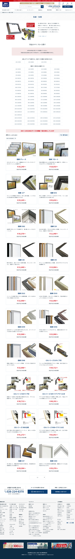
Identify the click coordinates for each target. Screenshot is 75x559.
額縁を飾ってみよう (32, 516)
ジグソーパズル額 (12, 520)
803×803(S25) (57, 90)
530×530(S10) (57, 78)
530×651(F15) (18, 84)
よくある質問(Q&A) (46, 531)
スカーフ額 (11, 534)
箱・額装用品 (21, 519)
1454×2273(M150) (44, 117)
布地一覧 (44, 511)
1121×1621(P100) (31, 108)
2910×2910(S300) (56, 124)
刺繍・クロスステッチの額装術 (34, 530)
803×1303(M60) (44, 102)
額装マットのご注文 (46, 506)
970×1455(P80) (31, 105)
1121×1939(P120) (31, 111)
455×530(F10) (18, 78)
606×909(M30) (44, 93)
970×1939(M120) (44, 111)
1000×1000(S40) (57, 96)
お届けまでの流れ (60, 511)
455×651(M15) (44, 84)
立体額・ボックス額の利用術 (34, 534)
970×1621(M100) (44, 108)
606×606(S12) (57, 81)
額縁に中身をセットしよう (34, 514)
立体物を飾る (21, 509)
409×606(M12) (44, 81)
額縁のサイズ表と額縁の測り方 (34, 513)
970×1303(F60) (18, 102)
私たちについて (69, 514)
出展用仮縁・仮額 (12, 519)
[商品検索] (42, 6)
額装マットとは (46, 507)
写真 (1, 511)
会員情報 (59, 522)
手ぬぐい (1, 527)
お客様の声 (59, 514)
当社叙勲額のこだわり (47, 526)
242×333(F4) (18, 69)
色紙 (1, 517)
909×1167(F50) (18, 99)
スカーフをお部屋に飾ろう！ (48, 518)
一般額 (10, 526)
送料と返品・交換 (60, 506)
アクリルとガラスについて (33, 521)
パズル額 (11, 531)
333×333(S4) (56, 69)
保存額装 (20, 526)
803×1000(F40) (18, 96)
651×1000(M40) (44, 96)
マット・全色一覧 (46, 509)
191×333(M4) (44, 69)
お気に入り (59, 524)
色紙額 (10, 515)
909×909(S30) (57, 93)
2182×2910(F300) (18, 124)
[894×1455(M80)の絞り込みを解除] (15, 138)
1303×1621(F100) (18, 108)
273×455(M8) (44, 75)
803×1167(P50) (31, 99)
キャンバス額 (11, 529)
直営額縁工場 (69, 511)
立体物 (1, 514)
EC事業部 (68, 512)
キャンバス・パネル (3, 509)
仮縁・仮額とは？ (43, 36)
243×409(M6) (44, 72)
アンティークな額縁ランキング (48, 522)
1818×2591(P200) (31, 120)
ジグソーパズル (3, 519)
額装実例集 (31, 507)
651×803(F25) (18, 90)
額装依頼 (30, 506)
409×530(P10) (31, 78)
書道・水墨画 (2, 515)
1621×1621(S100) (56, 108)
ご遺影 (1, 524)
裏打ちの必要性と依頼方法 (34, 519)
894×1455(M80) (44, 105)
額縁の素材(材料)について (48, 516)
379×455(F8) (18, 75)
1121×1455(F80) (18, 105)
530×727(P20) (31, 87)
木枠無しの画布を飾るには (34, 529)
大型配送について (60, 507)
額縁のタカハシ (5, 12)
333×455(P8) (31, 75)
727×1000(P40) (31, 96)
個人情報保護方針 (43, 552)
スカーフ (1, 522)
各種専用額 (2, 534)
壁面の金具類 (21, 522)
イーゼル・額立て (22, 524)
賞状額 (10, 511)
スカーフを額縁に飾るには (33, 527)
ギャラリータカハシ (70, 509)
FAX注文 (58, 527)
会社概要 (68, 515)
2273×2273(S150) (56, 117)
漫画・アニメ (2, 530)
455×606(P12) (31, 81)
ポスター (1, 507)
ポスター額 (11, 512)
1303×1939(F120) (18, 111)
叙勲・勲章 (2, 529)
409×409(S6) (56, 72)
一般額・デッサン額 (13, 506)
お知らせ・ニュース (70, 519)
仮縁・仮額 (2, 532)
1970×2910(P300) (31, 124)
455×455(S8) (56, 75)
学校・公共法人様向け (61, 529)
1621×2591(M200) (44, 120)
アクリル (20, 518)
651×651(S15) (57, 84)
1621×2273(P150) (31, 117)
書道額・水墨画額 (12, 517)
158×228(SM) (31, 62)
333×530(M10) (44, 78)
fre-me (58, 526)
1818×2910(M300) (44, 124)
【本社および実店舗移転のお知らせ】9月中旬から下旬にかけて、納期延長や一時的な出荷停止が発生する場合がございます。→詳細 (37, 0)
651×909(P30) (31, 93)
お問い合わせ (59, 515)
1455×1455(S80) (57, 105)
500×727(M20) (44, 87)
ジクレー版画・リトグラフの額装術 (35, 532)
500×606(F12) (18, 81)
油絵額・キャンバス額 (13, 507)
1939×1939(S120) (56, 111)
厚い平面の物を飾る (22, 507)
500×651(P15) (31, 84)
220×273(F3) (44, 62)
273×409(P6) (31, 72)
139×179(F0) (18, 62)
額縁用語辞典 (45, 532)
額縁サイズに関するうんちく (48, 521)
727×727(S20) (57, 87)
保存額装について (32, 518)
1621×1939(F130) (18, 114)
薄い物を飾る (21, 506)
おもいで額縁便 (46, 527)
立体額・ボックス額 (13, 509)
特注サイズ (11, 532)
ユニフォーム (2, 520)
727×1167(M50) (44, 99)
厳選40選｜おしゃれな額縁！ (48, 529)
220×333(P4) (31, 69)
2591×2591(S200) (56, 120)
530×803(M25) (44, 90)
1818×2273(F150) (18, 117)
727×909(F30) (18, 93)
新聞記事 (1, 525)
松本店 (68, 507)
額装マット (21, 516)
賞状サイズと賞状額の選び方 (34, 526)
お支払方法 (59, 512)
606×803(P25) (31, 90)
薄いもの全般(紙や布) (4, 506)
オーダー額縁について (47, 524)
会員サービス (59, 521)
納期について (59, 509)
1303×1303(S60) (57, 102)
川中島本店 (69, 506)
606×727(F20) (18, 87)
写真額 (10, 514)
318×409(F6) (18, 72)
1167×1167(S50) (57, 99)
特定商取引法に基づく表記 (33, 552)
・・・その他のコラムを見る (35, 535)
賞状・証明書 (2, 512)
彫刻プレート (21, 521)
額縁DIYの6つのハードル (47, 519)
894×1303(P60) (31, 102)
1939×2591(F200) (18, 120)
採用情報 (68, 517)
